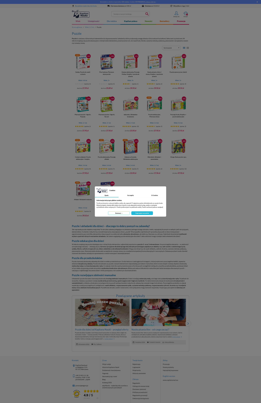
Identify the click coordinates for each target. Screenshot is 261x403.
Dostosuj (118, 213)
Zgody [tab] (106, 195)
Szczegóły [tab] (130, 195)
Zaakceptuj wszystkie (142, 213)
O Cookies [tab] (154, 195)
